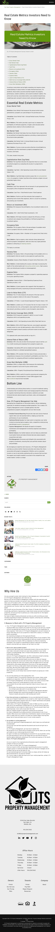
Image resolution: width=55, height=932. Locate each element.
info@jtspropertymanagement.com (27, 834)
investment (12, 379)
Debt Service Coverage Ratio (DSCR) (19, 80)
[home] (5, 2)
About (44, 884)
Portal (11, 884)
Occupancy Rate (14, 71)
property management (23, 424)
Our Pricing (10, 889)
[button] (5, 511)
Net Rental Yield (13, 63)
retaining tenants (26, 244)
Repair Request (27, 889)
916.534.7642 (27, 830)
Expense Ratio (13, 75)
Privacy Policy (30, 921)
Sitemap (23, 921)
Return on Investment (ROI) (17, 69)
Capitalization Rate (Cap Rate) (18, 65)
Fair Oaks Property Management (12, 7)
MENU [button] (52, 2)
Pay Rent (27, 887)
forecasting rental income (32, 266)
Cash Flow (12, 67)
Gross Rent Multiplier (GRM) (17, 84)
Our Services (11, 887)
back (7, 494)
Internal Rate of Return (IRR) (17, 82)
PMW (27, 920)
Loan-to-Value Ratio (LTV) (16, 78)
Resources (27, 891)
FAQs (10, 891)
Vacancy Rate (13, 73)
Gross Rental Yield (14, 61)
